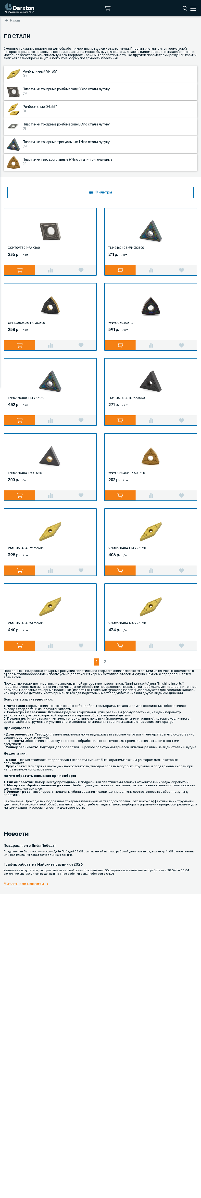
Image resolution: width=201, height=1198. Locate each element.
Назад (15, 20)
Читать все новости (24, 884)
